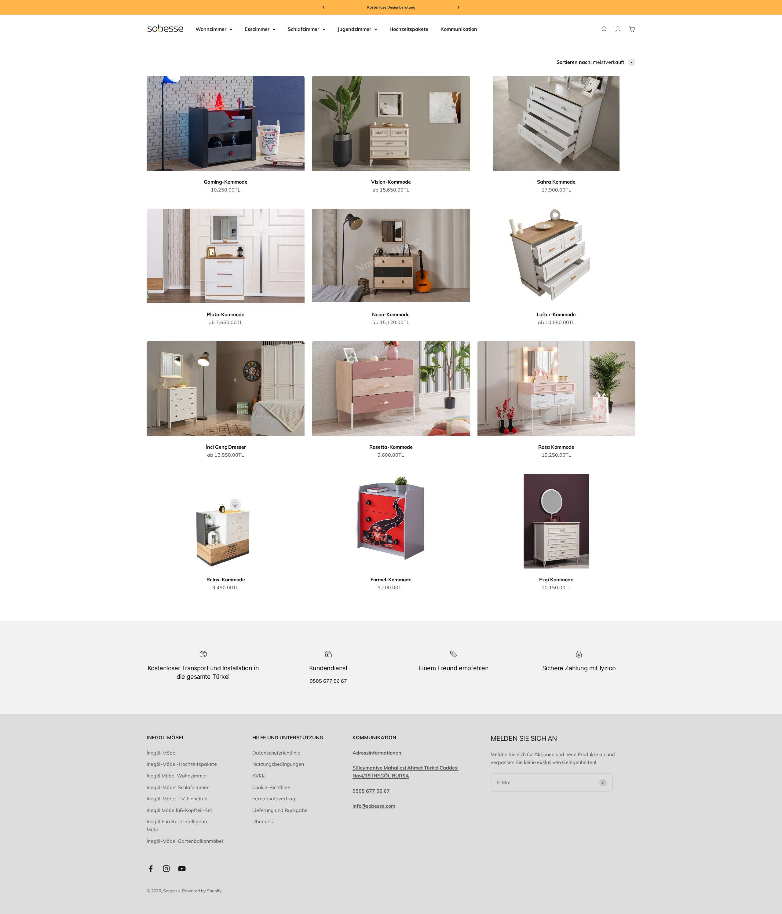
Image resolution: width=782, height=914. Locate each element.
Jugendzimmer (354, 29)
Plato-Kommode (225, 314)
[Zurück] (323, 7)
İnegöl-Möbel (162, 753)
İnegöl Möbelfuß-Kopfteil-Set (179, 810)
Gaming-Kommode (225, 182)
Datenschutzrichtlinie (276, 753)
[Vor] (459, 7)
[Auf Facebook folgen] (151, 869)
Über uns (262, 821)
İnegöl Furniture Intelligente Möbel (178, 825)
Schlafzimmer (303, 29)
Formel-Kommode (391, 579)
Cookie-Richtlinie (271, 787)
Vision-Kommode (391, 182)
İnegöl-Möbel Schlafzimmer (178, 787)
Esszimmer (257, 29)
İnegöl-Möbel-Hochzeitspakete (182, 764)
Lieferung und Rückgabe (280, 810)
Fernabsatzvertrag (273, 798)
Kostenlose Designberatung (391, 7)
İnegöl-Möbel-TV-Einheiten (177, 798)
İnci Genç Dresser (226, 447)
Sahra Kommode (556, 182)
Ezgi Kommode (556, 579)
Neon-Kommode (391, 314)
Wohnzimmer (211, 29)
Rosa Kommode (556, 447)
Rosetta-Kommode (391, 447)
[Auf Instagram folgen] (166, 869)
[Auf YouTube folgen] (182, 869)
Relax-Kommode (225, 579)
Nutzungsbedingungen (278, 764)
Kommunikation (458, 29)
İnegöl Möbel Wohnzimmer (177, 776)
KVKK (258, 776)
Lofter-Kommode (556, 314)
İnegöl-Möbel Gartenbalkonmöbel (185, 841)
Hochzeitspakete (408, 29)
